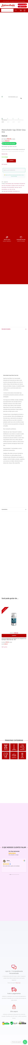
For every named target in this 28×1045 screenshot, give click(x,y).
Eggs (13, 183)
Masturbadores (8, 183)
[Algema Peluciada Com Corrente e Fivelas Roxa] (14, 620)
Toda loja (16, 187)
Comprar (11, 160)
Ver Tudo (9, 189)
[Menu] (24, 10)
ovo (19, 191)
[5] (14, 755)
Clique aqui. (17, 983)
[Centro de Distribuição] (21, 237)
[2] (14, 747)
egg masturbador (9, 191)
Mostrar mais (4, 154)
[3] (22, 747)
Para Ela (16, 185)
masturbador (15, 191)
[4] (6, 755)
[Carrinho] (20, 10)
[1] (6, 747)
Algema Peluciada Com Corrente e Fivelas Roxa (12, 639)
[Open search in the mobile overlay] (9, 10)
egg (4, 191)
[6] (22, 755)
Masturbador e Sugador (10, 185)
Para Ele (20, 185)
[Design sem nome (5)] (8, 5)
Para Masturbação (10, 187)
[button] (4, 164)
